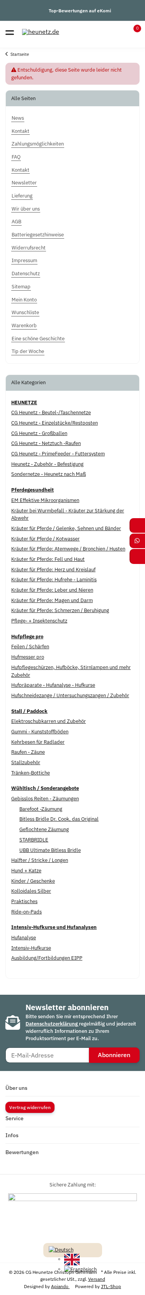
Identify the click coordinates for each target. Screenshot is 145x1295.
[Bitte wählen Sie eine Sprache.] (61, 1249)
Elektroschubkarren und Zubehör (48, 721)
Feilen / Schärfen (30, 646)
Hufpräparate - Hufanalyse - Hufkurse (53, 685)
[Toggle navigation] (9, 32)
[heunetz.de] (40, 32)
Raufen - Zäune (28, 752)
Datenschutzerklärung (52, 1024)
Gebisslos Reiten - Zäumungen (45, 798)
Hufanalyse (23, 937)
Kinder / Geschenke (33, 881)
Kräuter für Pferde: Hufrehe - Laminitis (54, 579)
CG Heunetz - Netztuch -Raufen (46, 443)
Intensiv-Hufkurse (31, 948)
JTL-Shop (111, 1286)
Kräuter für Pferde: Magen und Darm (52, 600)
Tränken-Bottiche (30, 773)
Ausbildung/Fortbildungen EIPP (46, 958)
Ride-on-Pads (26, 912)
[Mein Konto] (118, 32)
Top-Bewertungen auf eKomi (80, 10)
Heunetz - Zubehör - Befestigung (47, 464)
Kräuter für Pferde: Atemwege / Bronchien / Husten (68, 548)
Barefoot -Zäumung (40, 809)
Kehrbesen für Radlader (38, 742)
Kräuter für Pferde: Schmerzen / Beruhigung (60, 610)
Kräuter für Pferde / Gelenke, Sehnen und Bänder (66, 528)
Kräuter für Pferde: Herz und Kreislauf (53, 569)
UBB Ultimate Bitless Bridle (50, 850)
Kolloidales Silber (31, 891)
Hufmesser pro (27, 657)
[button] (132, 32)
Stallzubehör (25, 762)
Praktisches (24, 901)
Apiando (60, 1286)
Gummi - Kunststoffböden (39, 731)
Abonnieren (114, 1055)
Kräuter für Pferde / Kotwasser (45, 538)
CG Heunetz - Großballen (39, 433)
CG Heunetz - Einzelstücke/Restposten (54, 423)
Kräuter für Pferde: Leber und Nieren (52, 590)
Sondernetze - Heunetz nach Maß (48, 474)
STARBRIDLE (33, 840)
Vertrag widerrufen (30, 1107)
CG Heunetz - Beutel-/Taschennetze (51, 412)
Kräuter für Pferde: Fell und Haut (48, 559)
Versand (96, 1279)
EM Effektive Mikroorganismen (45, 500)
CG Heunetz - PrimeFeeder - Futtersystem (58, 453)
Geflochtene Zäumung (44, 829)
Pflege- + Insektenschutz (39, 620)
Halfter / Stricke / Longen (39, 860)
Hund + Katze (26, 870)
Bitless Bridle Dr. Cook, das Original (59, 819)
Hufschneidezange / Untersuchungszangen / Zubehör (70, 695)
